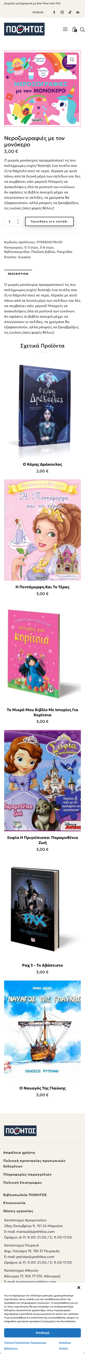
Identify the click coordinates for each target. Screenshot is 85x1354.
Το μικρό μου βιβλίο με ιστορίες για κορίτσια (42, 712)
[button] (79, 1288)
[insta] (62, 12)
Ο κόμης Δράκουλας (42, 464)
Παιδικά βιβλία (43, 252)
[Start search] (82, 29)
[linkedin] (78, 12)
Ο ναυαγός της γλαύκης (42, 1088)
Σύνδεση (38, 12)
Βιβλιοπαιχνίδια (17, 252)
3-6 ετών (46, 247)
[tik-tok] (70, 12)
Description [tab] (18, 274)
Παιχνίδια (64, 252)
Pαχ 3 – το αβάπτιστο (42, 965)
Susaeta (24, 257)
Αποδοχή (42, 1333)
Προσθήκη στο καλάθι (49, 221)
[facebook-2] (54, 12)
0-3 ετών (31, 247)
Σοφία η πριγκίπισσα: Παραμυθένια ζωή (42, 840)
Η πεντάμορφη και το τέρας (42, 586)
